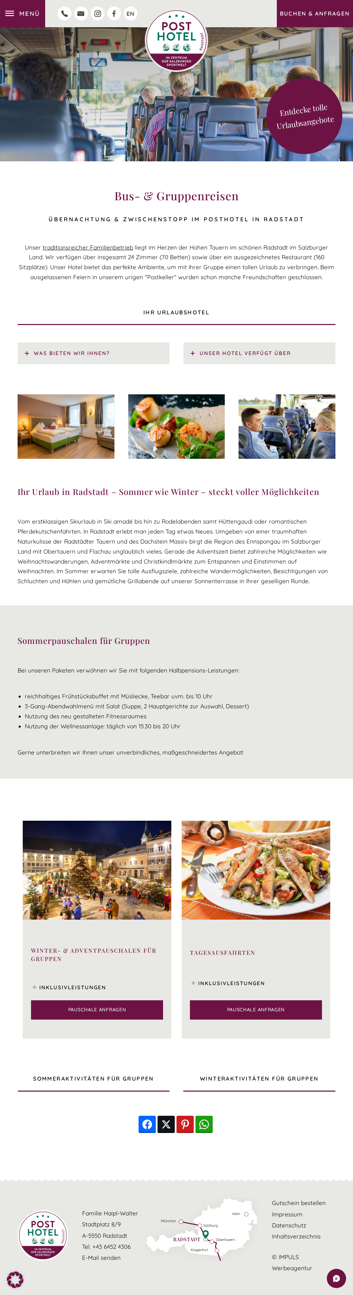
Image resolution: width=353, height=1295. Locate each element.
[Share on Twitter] (166, 1124)
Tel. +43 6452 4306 (106, 1246)
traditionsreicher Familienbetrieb (88, 247)
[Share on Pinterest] (185, 1124)
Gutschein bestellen (299, 1202)
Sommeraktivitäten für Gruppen (93, 1078)
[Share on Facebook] (147, 1124)
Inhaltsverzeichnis (296, 1236)
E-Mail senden (101, 1257)
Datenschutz (289, 1225)
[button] (15, 1280)
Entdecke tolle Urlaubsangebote (305, 116)
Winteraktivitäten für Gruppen (259, 1078)
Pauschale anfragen (97, 1009)
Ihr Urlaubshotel (176, 312)
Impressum (287, 1214)
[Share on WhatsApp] (204, 1124)
